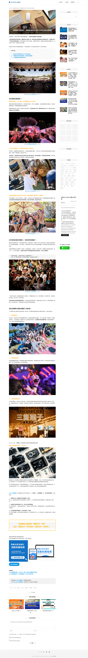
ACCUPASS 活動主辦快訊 (66, 210)
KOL (70, 167)
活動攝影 (26, 587)
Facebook (62, 167)
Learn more (73, 231)
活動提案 (68, 175)
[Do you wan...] (63, 126)
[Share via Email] (34, 592)
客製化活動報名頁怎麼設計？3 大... (48, 610)
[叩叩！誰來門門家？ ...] (63, 133)
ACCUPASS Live (73, 163)
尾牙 (70, 169)
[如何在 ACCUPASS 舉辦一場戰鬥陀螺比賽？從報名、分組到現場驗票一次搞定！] (16, 604)
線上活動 (66, 181)
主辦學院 (66, 2)
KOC (67, 167)
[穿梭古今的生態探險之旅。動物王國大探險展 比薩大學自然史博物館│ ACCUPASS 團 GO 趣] (63, 109)
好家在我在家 (63, 169)
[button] (11, 606)
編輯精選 (66, 183)
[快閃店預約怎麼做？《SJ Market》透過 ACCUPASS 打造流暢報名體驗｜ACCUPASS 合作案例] (32, 604)
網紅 (66, 179)
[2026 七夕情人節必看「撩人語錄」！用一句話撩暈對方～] (63, 59)
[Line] (49, 652)
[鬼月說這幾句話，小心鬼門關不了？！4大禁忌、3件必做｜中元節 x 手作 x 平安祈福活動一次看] (63, 83)
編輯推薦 (72, 2)
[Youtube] (46, 652)
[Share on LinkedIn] (32, 592)
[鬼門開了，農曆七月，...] (75, 126)
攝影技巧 (18, 587)
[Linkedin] (43, 652)
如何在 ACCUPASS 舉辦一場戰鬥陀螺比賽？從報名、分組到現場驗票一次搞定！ (72, 93)
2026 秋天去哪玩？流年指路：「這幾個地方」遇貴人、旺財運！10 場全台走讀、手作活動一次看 (72, 75)
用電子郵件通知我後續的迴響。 (15, 637)
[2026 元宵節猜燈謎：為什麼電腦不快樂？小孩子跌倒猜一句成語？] (63, 37)
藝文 (74, 183)
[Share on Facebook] (31, 592)
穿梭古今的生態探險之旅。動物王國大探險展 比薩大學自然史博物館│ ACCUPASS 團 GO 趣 (72, 110)
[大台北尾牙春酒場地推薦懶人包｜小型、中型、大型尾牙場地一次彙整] (63, 52)
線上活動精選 (72, 181)
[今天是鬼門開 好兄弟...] (75, 133)
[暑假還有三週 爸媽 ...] (69, 139)
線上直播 (62, 183)
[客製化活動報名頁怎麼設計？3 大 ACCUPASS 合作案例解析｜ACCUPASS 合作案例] (48, 604)
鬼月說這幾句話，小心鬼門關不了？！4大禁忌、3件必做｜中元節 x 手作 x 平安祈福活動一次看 (72, 84)
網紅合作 (70, 179)
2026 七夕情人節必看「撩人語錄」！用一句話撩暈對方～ (72, 59)
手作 (66, 173)
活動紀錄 (31, 587)
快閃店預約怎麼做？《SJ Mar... (32, 610)
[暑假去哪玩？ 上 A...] (75, 139)
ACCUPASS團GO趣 (71, 165)
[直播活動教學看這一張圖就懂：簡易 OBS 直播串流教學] (63, 30)
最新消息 (60, 2)
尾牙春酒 (74, 169)
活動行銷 (66, 177)
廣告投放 (74, 171)
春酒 (61, 175)
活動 (22, 587)
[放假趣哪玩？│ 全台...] (69, 126)
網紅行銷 (74, 179)
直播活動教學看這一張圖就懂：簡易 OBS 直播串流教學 (72, 30)
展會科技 (66, 171)
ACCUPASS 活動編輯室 (30, 32)
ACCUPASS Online (63, 165)
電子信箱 (63, 202)
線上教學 (62, 181)
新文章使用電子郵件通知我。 (15, 640)
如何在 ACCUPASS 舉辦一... (16, 610)
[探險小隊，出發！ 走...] (63, 139)
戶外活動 (62, 173)
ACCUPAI (11, 587)
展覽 (70, 171)
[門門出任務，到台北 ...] (69, 133)
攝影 (14, 587)
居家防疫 (62, 171)
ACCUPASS (67, 163)
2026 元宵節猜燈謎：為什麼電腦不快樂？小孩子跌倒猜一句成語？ (72, 37)
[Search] (78, 2)
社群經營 (62, 179)
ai (76, 165)
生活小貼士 (71, 177)
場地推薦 (74, 167)
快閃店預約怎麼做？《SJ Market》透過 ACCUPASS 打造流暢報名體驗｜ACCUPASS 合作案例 (72, 101)
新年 (72, 173)
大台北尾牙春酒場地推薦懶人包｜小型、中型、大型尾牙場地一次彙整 (72, 52)
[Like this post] (30, 592)
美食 (70, 183)
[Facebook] (38, 652)
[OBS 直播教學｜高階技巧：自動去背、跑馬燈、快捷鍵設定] (63, 45)
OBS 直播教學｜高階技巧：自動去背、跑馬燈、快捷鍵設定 (72, 45)
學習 (67, 169)
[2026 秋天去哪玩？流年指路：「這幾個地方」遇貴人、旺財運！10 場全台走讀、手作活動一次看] (63, 74)
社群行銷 (35, 587)
